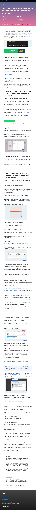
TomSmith (7, 20)
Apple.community (9, 74)
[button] (14, 51)
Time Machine (9, 78)
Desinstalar (33, 493)
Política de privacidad (19, 493)
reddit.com (12, 81)
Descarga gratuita (9, 121)
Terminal (17, 187)
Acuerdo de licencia (26, 493)
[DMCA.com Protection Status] (6, 505)
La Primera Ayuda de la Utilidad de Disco (12, 290)
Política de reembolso (11, 493)
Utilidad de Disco (23, 187)
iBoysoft (26, 36)
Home (3, 4)
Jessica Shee (25, 20)
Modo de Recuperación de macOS (19, 374)
